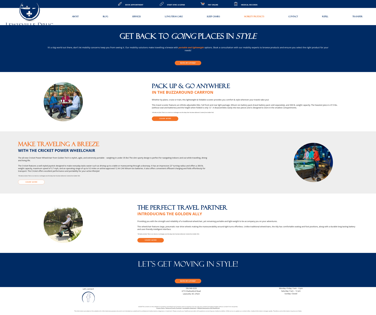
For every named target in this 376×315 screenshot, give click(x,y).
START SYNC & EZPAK (176, 5)
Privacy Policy (160, 308)
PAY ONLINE (213, 5)
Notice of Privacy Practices (174, 308)
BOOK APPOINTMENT (134, 5)
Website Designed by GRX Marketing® (208, 308)
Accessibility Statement (189, 308)
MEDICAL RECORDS (249, 5)
